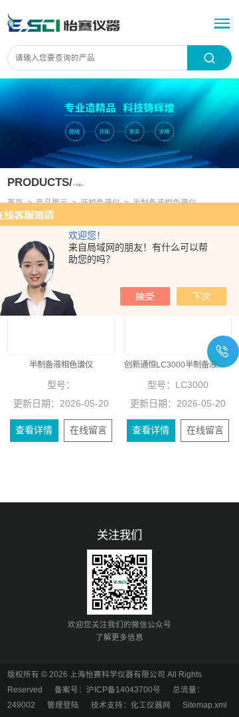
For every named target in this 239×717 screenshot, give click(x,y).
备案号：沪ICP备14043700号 (107, 690)
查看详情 (33, 430)
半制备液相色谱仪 (61, 364)
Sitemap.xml (205, 705)
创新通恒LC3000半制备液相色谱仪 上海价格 (178, 364)
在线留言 (88, 430)
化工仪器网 (151, 705)
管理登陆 (63, 705)
